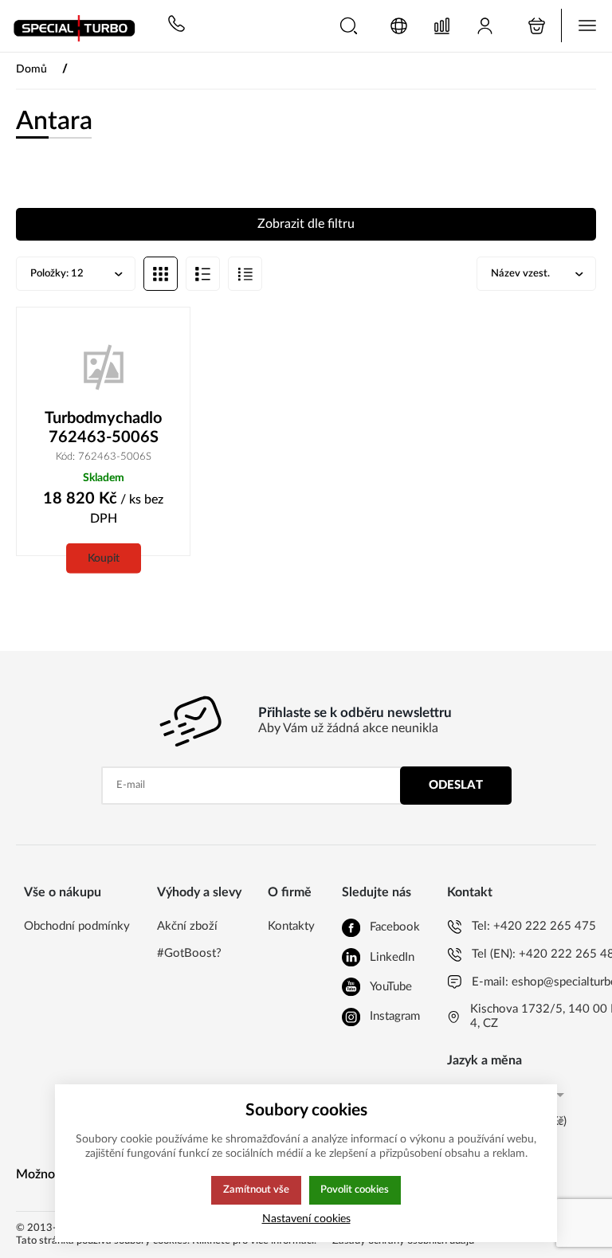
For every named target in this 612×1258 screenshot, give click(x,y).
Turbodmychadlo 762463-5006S (103, 427)
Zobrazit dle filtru (306, 224)
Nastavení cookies (306, 1219)
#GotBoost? (189, 953)
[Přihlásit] (485, 26)
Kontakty (291, 926)
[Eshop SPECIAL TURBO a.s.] (79, 26)
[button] (348, 26)
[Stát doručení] (399, 26)
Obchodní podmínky (77, 926)
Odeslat (456, 785)
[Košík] (537, 26)
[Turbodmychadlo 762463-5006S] (103, 365)
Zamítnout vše (256, 1189)
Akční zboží (187, 926)
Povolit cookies (354, 1189)
